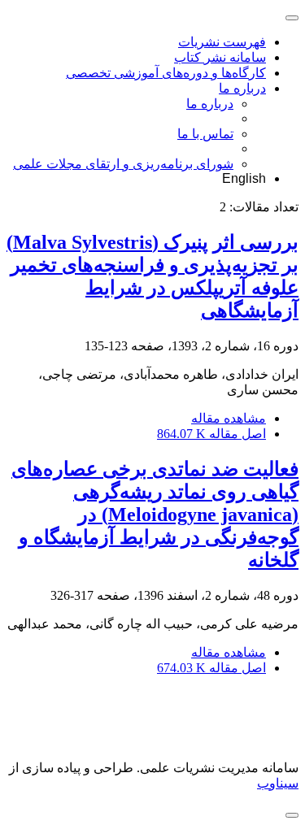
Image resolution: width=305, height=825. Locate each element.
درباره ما (242, 88)
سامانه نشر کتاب (220, 57)
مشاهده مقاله (228, 418)
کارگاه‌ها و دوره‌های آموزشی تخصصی (166, 73)
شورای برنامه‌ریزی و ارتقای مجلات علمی (123, 164)
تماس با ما (205, 134)
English (244, 178)
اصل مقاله (211, 434)
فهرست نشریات (222, 42)
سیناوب (277, 783)
